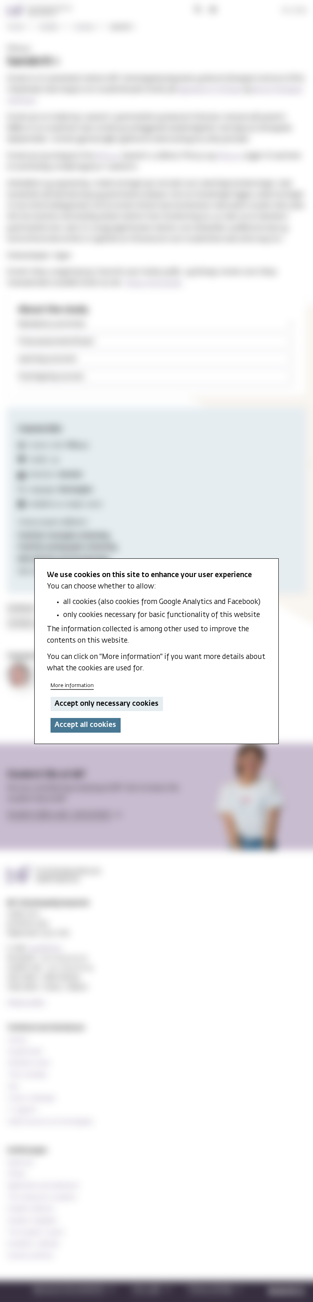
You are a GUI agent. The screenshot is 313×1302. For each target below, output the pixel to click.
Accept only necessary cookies (107, 703)
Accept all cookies (85, 725)
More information (72, 685)
